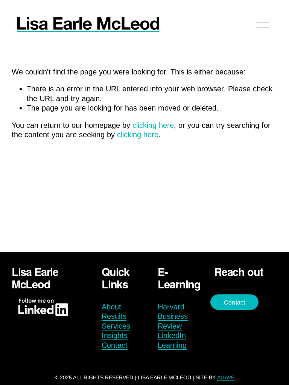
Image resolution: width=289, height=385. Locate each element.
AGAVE (225, 377)
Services (116, 326)
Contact (115, 345)
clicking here (153, 125)
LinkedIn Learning (172, 340)
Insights (115, 335)
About (111, 307)
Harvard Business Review (173, 316)
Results (114, 316)
